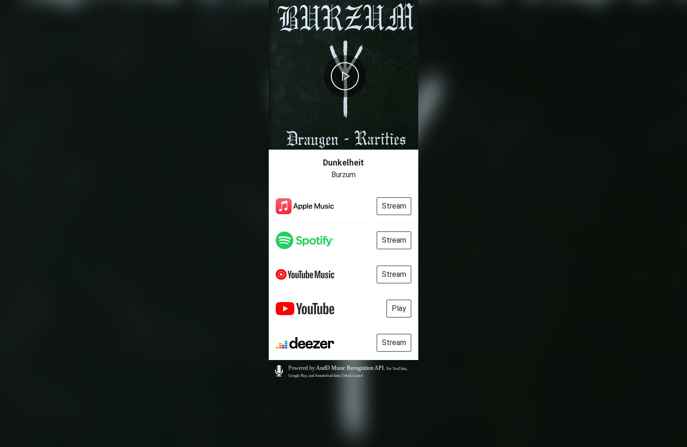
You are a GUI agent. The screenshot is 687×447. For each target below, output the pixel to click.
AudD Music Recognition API (350, 368)
